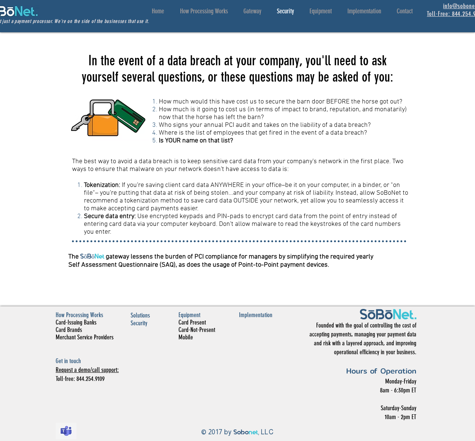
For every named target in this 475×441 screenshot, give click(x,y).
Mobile (185, 337)
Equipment (189, 315)
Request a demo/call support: (87, 369)
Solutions (140, 315)
